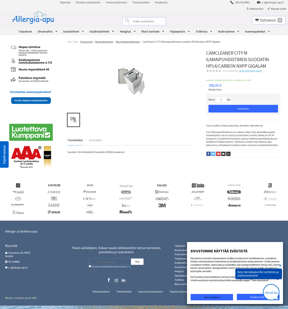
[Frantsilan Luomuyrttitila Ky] (18, 198)
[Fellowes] (234, 191)
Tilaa (137, 261)
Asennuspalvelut (255, 31)
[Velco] (54, 211)
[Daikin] (90, 191)
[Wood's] (126, 211)
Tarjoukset (25, 31)
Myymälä (65, 2)
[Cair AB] (270, 185)
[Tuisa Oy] (18, 211)
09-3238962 (14, 261)
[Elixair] (198, 191)
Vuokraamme (226, 31)
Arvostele (251, 70)
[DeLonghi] (126, 191)
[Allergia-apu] (126, 185)
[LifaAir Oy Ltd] (90, 198)
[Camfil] (18, 191)
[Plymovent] (18, 204)
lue (128, 266)
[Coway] (54, 191)
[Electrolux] (162, 191)
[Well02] (90, 211)
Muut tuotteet (151, 31)
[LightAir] (126, 198)
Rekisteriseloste (101, 291)
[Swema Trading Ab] (234, 204)
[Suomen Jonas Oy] (198, 204)
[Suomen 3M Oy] (162, 205)
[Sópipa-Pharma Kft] (126, 205)
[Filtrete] (270, 191)
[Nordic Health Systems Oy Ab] (198, 198)
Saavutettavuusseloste (150, 291)
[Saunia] (90, 205)
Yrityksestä (161, 2)
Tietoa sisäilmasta (116, 2)
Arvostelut (95, 140)
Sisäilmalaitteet (99, 31)
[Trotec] (270, 204)
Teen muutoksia (212, 297)
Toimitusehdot (141, 2)
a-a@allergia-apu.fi (18, 267)
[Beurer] (162, 185)
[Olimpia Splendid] (234, 198)
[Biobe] (198, 185)
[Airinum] (54, 184)
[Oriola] (270, 198)
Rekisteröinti (256, 8)
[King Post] (54, 198)
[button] (4, 154)
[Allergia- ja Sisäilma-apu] (29, 17)
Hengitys (125, 31)
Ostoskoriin (243, 108)
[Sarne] (54, 205)
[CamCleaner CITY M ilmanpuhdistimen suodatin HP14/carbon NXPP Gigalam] (131, 82)
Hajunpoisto (177, 31)
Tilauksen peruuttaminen (183, 291)
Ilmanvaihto (45, 31)
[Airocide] (90, 185)
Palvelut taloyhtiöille (88, 2)
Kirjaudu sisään (278, 8)
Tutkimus (202, 31)
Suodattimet (71, 31)
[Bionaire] (234, 184)
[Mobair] (162, 198)
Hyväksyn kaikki (258, 297)
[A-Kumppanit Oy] (18, 185)
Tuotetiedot (75, 140)
